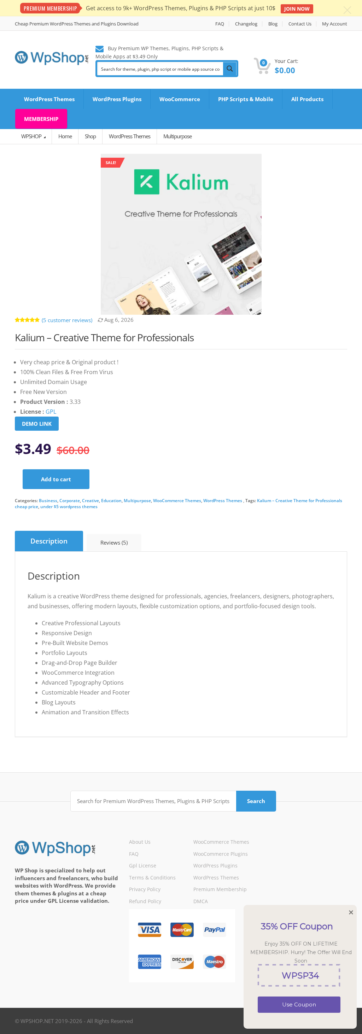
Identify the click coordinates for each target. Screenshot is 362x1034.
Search (256, 800)
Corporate (69, 501)
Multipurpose (137, 501)
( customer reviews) (67, 320)
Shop (90, 136)
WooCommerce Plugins (220, 853)
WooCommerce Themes (177, 501)
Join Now (297, 8)
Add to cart (56, 479)
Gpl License (142, 865)
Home (65, 136)
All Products (307, 99)
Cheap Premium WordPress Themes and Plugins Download (77, 24)
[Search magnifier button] (230, 68)
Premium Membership (220, 889)
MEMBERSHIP (41, 118)
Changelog (246, 24)
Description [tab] (49, 541)
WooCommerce (179, 99)
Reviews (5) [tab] (114, 542)
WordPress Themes (49, 99)
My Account (334, 24)
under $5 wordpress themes (69, 507)
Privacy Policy (144, 889)
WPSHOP (31, 136)
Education (111, 501)
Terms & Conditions (152, 877)
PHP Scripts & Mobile (245, 99)
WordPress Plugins (117, 99)
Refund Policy (145, 901)
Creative (90, 501)
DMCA (200, 901)
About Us (140, 841)
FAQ (219, 24)
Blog (273, 24)
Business (48, 501)
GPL (51, 412)
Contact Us (299, 24)
